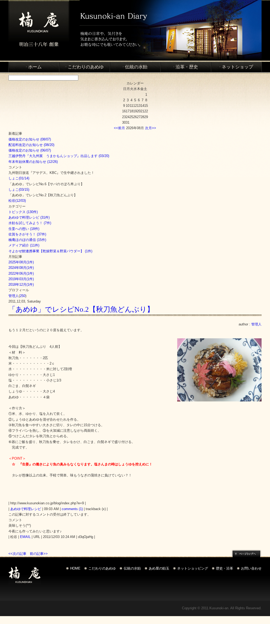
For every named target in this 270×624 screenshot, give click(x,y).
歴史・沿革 (224, 568)
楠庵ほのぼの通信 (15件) (27, 240)
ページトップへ (246, 553)
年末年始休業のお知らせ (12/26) (33, 162)
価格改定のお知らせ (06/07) (29, 150)
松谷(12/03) (17, 201)
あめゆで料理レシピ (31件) (29, 217)
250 (22, 296)
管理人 (13, 296)
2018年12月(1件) (21, 284)
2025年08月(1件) (21, 262)
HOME (75, 568)
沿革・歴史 (187, 66)
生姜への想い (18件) (23, 229)
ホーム (35, 66)
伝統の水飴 (136, 66)
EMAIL (25, 537)
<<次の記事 (17, 554)
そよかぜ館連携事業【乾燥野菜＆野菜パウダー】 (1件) (50, 251)
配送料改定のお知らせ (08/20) (31, 145)
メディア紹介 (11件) (23, 245)
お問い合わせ (251, 568)
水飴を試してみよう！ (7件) (29, 223)
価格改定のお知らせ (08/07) (29, 139)
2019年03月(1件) (21, 279)
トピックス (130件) (23, 212)
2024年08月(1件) (21, 268)
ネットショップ (237, 66)
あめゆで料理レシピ (25, 509)
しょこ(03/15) (18, 190)
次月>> (150, 128)
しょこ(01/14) (18, 178)
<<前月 (119, 128)
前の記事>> (39, 554)
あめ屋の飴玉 (159, 568)
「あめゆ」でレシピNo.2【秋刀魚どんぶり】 (81, 309)
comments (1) (72, 509)
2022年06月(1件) (21, 273)
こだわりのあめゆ (86, 66)
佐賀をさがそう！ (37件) (27, 234)
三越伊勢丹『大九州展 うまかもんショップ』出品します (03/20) (58, 156)
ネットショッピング (192, 568)
